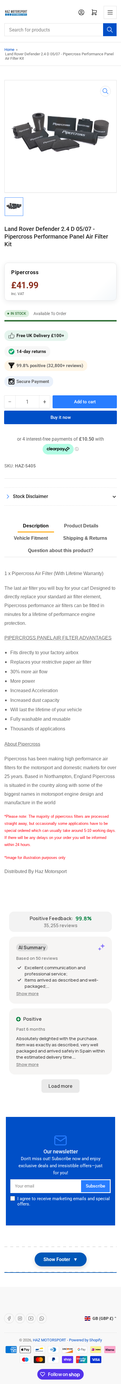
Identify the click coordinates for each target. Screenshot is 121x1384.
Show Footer (60, 1259)
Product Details (81, 525)
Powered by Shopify (85, 1340)
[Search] (109, 30)
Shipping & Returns (85, 538)
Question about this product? (60, 550)
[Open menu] (110, 12)
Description (36, 525)
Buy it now (61, 417)
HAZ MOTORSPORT (49, 1340)
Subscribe (95, 1186)
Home (9, 49)
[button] (27, 993)
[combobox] (60, 29)
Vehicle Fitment (31, 538)
